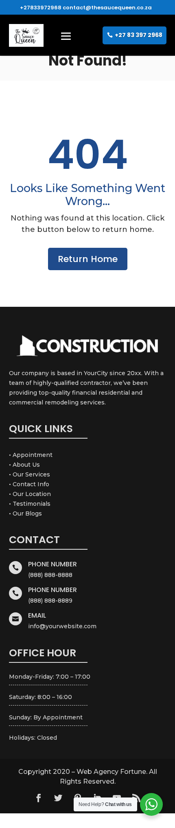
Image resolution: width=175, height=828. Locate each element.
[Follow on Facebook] (39, 798)
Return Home (88, 259)
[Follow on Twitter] (58, 798)
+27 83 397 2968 (138, 35)
